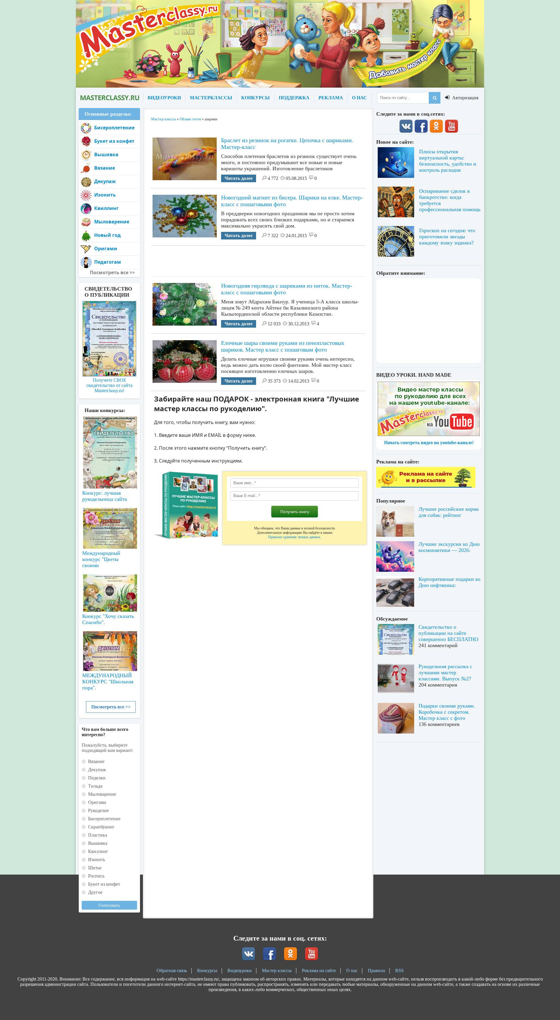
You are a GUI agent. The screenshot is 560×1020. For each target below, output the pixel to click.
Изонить (105, 195)
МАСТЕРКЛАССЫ (211, 97)
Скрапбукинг (101, 826)
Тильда (95, 785)
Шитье (95, 867)
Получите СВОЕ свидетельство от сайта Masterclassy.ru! (109, 385)
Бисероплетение (114, 127)
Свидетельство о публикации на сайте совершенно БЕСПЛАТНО (448, 633)
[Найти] (434, 98)
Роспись (96, 875)
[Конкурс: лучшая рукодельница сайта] (109, 433)
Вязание (104, 168)
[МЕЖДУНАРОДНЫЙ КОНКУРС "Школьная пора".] (109, 648)
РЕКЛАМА (330, 97)
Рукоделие (98, 810)
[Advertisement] (258, 259)
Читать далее (239, 178)
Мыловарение (111, 221)
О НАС (359, 97)
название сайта (109, 98)
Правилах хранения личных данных (294, 537)
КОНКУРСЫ (255, 97)
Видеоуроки (240, 970)
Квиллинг (106, 208)
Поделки (97, 777)
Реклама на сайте (319, 970)
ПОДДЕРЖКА (294, 97)
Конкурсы (207, 970)
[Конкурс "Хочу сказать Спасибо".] (109, 591)
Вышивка (106, 154)
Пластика (97, 835)
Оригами (105, 248)
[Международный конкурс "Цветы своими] (109, 525)
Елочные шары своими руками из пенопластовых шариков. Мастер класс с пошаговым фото (282, 346)
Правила (376, 970)
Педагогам (107, 262)
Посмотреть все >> (111, 706)
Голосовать (109, 905)
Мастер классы (277, 970)
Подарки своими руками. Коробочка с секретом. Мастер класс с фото (447, 712)
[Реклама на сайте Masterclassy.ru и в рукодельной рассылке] (425, 486)
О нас (352, 970)
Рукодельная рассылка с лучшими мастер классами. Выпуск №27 (445, 672)
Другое (95, 892)
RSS (399, 970)
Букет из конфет (114, 141)
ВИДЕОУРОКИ (164, 97)
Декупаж (105, 181)
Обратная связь (172, 970)
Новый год (107, 235)
